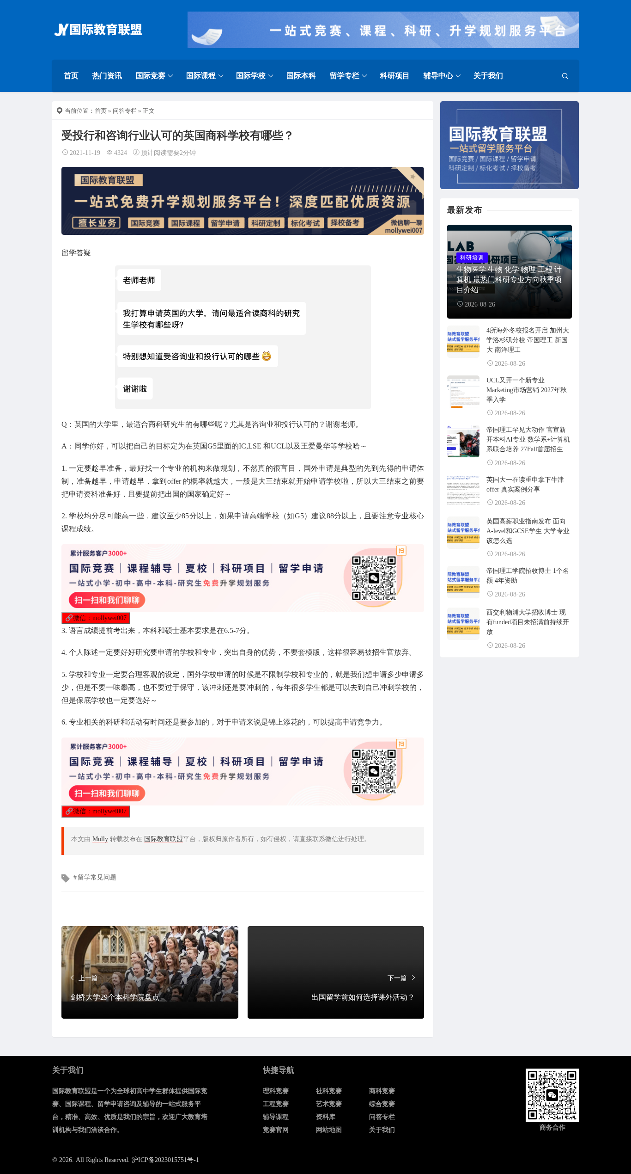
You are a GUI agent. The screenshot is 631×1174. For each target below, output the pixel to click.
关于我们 (488, 76)
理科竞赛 (276, 1091)
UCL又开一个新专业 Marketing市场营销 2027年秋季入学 (526, 390)
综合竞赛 (382, 1103)
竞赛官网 (276, 1129)
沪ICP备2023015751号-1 (165, 1159)
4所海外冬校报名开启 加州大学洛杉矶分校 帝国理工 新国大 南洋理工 (527, 340)
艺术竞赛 (329, 1103)
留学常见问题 (97, 877)
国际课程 (201, 76)
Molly (100, 839)
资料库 (325, 1116)
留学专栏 (344, 76)
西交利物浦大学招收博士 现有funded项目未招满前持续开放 (527, 622)
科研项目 (395, 76)
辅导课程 (276, 1116)
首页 (71, 76)
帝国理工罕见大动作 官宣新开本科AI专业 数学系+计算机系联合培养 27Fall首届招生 (528, 439)
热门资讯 (107, 76)
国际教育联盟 (163, 839)
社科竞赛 (329, 1091)
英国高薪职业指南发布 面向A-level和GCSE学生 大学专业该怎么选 (528, 531)
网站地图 (329, 1129)
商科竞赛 (382, 1091)
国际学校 (251, 76)
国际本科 (301, 76)
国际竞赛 (150, 76)
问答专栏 (125, 110)
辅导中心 (438, 76)
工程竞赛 (276, 1103)
